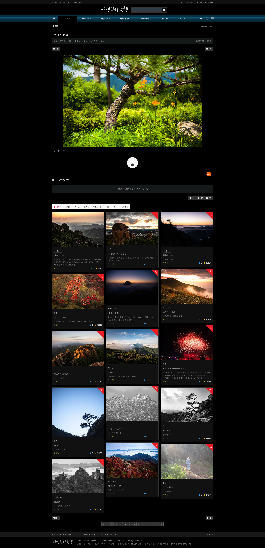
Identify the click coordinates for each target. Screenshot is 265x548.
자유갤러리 (106, 18)
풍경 (108, 207)
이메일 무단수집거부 (87, 534)
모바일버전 (209, 534)
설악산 (86, 207)
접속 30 (210, 2)
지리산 (77, 207)
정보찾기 (200, 2)
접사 (115, 207)
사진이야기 (125, 18)
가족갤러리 (144, 18)
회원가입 (189, 2)
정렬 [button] (210, 518)
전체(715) (57, 207)
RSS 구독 (66, 2)
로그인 (179, 2)
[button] (192, 198)
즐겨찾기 (55, 2)
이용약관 (55, 534)
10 (152, 524)
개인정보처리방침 (69, 534)
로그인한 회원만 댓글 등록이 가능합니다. (132, 189)
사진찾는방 (163, 18)
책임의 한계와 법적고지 (108, 534)
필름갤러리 (87, 18)
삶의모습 (124, 207)
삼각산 (68, 207)
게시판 (182, 18)
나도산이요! (97, 207)
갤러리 (67, 18)
